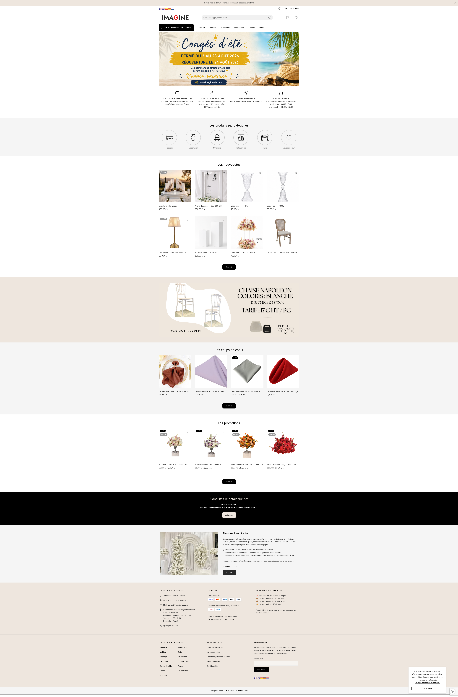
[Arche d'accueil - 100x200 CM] (211, 186)
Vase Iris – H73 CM (275, 206)
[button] (229, 515)
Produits (212, 28)
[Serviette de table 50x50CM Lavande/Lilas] (211, 371)
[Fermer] (455, 3)
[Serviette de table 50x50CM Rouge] (283, 371)
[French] (160, 9)
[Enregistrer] (188, 173)
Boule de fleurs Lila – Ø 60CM (208, 464)
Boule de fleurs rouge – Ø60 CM (281, 464)
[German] (169, 9)
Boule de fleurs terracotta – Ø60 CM (247, 464)
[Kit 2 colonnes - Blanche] (211, 232)
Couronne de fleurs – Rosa (243, 252)
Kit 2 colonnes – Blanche (206, 252)
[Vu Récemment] (452, 691)
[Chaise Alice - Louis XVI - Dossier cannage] (283, 232)
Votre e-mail (258, 659)
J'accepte (427, 688)
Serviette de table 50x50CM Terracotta (175, 391)
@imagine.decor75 (230, 566)
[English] (163, 9)
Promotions (225, 28)
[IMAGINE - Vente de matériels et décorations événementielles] (175, 17)
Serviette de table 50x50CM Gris (245, 391)
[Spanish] (166, 9)
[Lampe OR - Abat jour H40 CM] (175, 232)
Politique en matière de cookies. (427, 683)
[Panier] (287, 17)
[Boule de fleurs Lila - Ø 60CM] (211, 444)
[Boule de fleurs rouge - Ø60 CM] (283, 444)
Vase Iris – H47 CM (239, 206)
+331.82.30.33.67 (227, 619)
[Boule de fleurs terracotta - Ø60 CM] (247, 444)
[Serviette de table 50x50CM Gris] (247, 371)
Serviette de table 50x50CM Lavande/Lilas (211, 391)
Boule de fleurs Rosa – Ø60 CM (173, 464)
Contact (252, 28)
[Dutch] (172, 9)
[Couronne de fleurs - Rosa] (247, 232)
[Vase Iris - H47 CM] (247, 186)
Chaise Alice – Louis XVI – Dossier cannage (283, 252)
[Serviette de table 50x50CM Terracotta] (175, 371)
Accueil (202, 28)
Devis (261, 28)
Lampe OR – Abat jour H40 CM (172, 252)
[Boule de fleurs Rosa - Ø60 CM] (175, 444)
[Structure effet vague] (175, 186)
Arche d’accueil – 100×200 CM (208, 206)
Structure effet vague (168, 206)
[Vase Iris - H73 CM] (283, 186)
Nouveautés (239, 28)
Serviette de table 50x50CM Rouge (282, 391)
